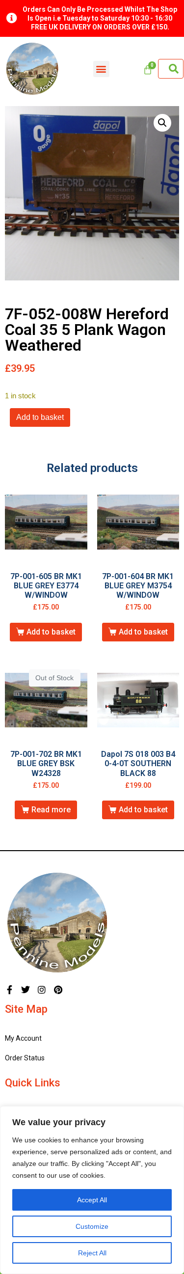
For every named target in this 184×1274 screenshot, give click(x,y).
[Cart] (148, 70)
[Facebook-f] (9, 989)
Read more (51, 809)
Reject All (92, 1253)
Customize (92, 1226)
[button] (101, 69)
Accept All (92, 1200)
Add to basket (40, 417)
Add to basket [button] (51, 632)
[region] (92, 1190)
